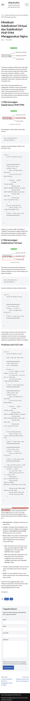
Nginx (2, 39)
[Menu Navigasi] (27, 4)
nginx (6, 599)
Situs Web (5, 633)
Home (2, 15)
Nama (5, 619)
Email (4, 626)
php (11, 599)
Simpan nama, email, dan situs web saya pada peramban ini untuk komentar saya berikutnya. (15, 662)
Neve (2, 695)
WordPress (18, 695)
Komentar (6, 639)
